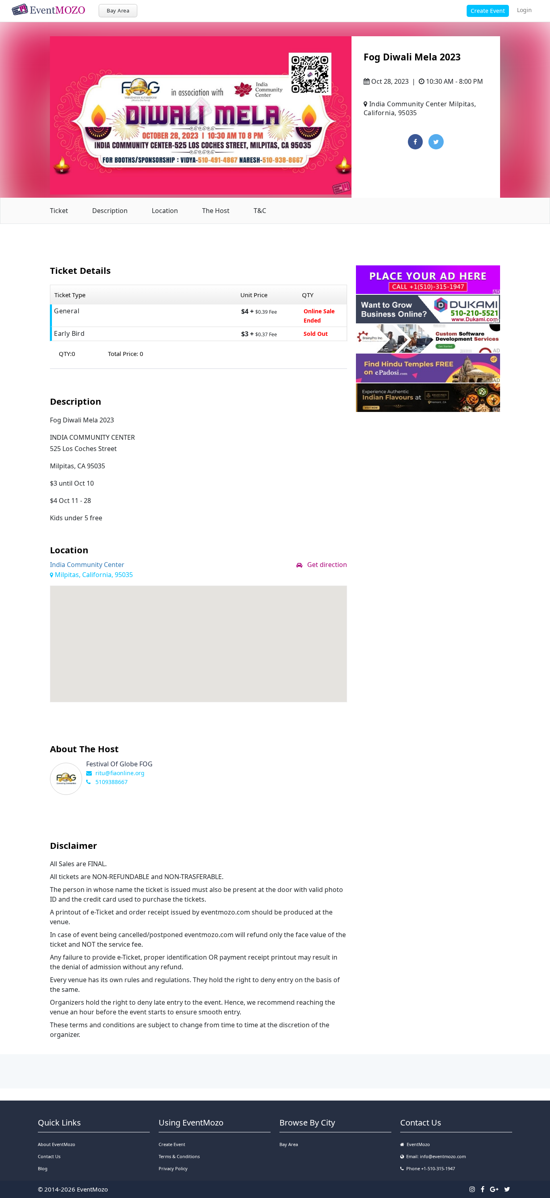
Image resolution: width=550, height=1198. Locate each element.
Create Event (488, 10)
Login (524, 10)
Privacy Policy (173, 1168)
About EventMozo (56, 1144)
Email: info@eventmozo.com (435, 1156)
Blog (43, 1168)
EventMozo (417, 1144)
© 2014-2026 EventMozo (73, 1189)
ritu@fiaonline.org (120, 773)
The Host (216, 210)
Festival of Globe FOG (119, 763)
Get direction (324, 564)
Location (165, 210)
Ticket (59, 210)
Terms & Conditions (179, 1156)
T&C (260, 210)
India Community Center (87, 564)
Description (110, 210)
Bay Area (118, 10)
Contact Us (49, 1156)
